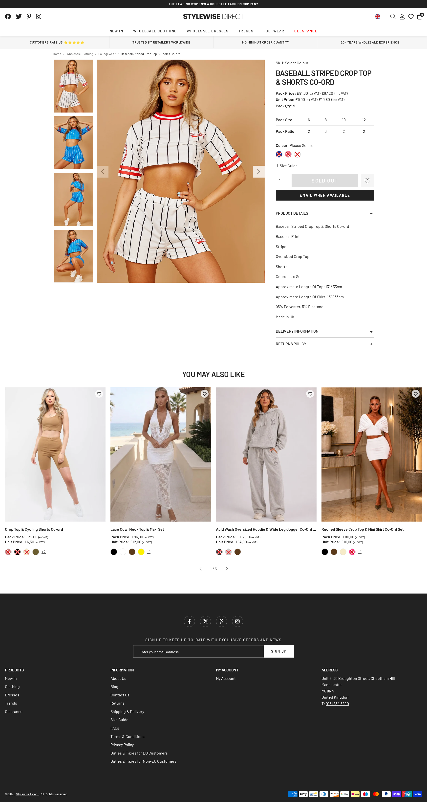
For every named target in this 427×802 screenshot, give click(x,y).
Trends (246, 31)
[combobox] (393, 17)
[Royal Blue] (279, 154)
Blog (114, 686)
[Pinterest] (29, 17)
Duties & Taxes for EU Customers (139, 753)
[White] (297, 154)
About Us (118, 678)
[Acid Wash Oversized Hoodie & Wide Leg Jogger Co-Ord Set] (266, 454)
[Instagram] (39, 17)
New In (116, 31)
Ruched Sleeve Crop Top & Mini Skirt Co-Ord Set (362, 529)
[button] (419, 16)
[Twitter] (19, 17)
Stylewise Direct (213, 16)
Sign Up (278, 651)
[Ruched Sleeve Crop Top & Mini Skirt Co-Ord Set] (371, 454)
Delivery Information (297, 331)
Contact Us (119, 694)
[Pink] (288, 154)
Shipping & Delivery (127, 711)
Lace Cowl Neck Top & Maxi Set (137, 529)
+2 (44, 551)
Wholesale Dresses (208, 31)
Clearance (305, 31)
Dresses (12, 694)
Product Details (292, 213)
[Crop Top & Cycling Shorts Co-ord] (55, 454)
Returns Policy (291, 343)
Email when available (325, 195)
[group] (180, 171)
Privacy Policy (122, 744)
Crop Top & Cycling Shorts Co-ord (34, 529)
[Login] (402, 16)
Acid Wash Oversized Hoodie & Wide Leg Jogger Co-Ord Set (266, 529)
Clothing (12, 686)
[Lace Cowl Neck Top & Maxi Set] (160, 454)
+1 (148, 551)
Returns (117, 703)
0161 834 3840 (337, 703)
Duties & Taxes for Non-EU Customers (143, 761)
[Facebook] (8, 17)
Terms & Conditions (127, 736)
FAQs (114, 728)
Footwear (273, 31)
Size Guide (119, 719)
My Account (226, 678)
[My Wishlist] (411, 16)
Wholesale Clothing (155, 31)
